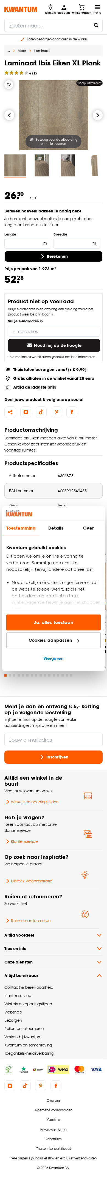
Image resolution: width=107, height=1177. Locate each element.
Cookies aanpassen (50, 640)
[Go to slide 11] (49, 675)
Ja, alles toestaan (54, 622)
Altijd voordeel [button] (19, 935)
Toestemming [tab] (20, 528)
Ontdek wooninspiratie (31, 881)
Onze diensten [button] (18, 962)
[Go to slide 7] (32, 675)
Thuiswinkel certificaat (53, 1148)
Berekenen (57, 256)
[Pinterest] (56, 411)
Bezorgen (13, 1020)
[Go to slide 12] (54, 675)
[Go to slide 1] (5, 675)
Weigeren (53, 658)
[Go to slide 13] (58, 675)
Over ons (53, 1100)
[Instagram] (25, 411)
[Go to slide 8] (36, 675)
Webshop (13, 1012)
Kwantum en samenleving (28, 1045)
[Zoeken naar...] (96, 25)
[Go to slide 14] (62, 675)
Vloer (22, 51)
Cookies (53, 1120)
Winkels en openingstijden (34, 801)
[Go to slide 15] (67, 675)
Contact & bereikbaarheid (28, 987)
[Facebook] (71, 411)
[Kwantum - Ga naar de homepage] (20, 9)
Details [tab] (55, 528)
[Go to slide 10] (45, 675)
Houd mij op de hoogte (57, 345)
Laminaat (41, 51)
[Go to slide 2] (10, 675)
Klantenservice (24, 841)
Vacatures (53, 1139)
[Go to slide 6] (27, 675)
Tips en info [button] (15, 948)
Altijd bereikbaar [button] (21, 975)
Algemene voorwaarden (53, 1110)
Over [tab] (88, 528)
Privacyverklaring (53, 1129)
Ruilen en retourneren (30, 920)
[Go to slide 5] (23, 675)
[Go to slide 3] (14, 675)
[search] (53, 25)
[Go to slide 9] (41, 675)
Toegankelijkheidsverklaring (29, 1053)
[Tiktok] (41, 411)
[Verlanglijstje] (8, 84)
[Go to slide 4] (19, 675)
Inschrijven (57, 757)
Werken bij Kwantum (22, 1036)
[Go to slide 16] (71, 675)
